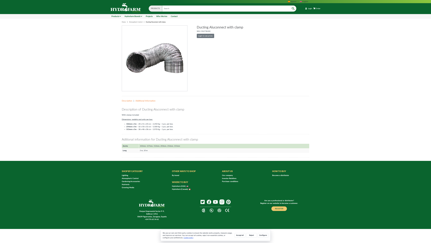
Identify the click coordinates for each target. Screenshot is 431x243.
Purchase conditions (230, 181)
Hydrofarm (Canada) (180, 189)
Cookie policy (188, 238)
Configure (263, 235)
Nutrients (125, 184)
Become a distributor (280, 175)
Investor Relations (229, 178)
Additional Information (145, 101)
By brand (175, 175)
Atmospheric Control (135, 22)
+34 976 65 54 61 (152, 219)
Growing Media (128, 187)
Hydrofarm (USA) (179, 186)
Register (279, 209)
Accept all (240, 235)
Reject (251, 235)
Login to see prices (205, 36)
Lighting (125, 175)
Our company (227, 175)
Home (124, 22)
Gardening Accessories (131, 181)
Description (127, 101)
